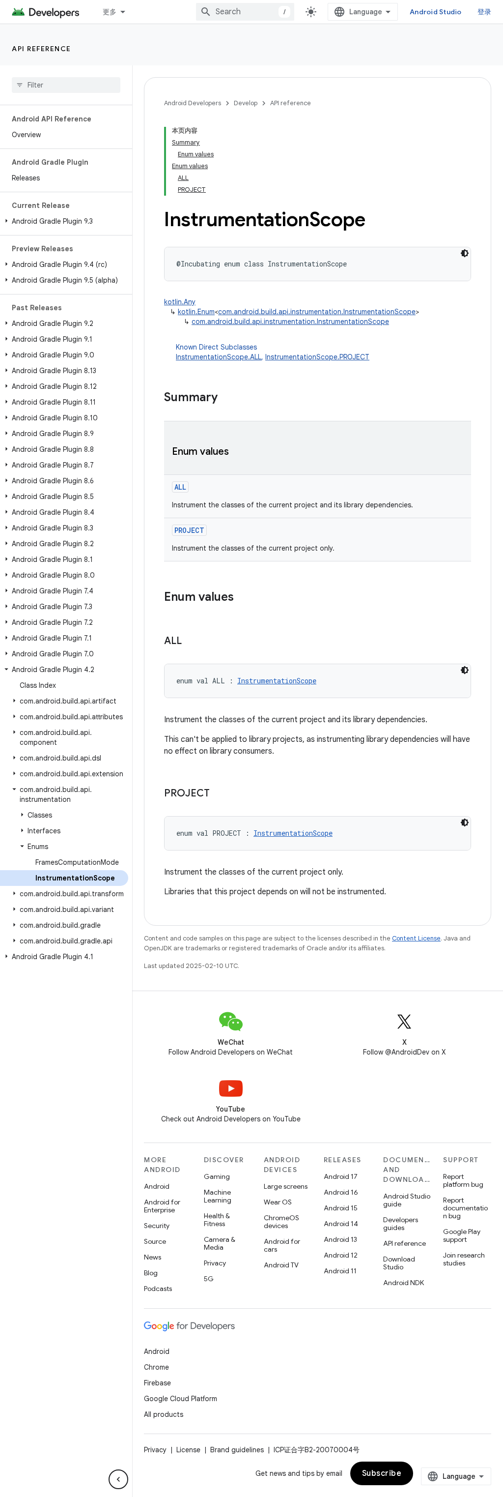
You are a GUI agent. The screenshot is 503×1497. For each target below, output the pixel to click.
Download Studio (399, 1263)
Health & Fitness (217, 1219)
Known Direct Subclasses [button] (272, 352)
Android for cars (282, 1245)
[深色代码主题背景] (465, 253)
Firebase (157, 1383)
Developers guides (400, 1223)
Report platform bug (463, 1180)
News (152, 1257)
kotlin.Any (180, 301)
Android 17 (341, 1176)
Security (156, 1225)
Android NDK (403, 1282)
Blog (151, 1272)
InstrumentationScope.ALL (218, 356)
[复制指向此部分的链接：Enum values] (239, 452)
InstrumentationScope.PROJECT (317, 356)
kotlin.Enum (196, 311)
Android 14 (341, 1223)
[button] (64, 221)
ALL (180, 487)
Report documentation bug (465, 1208)
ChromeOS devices (281, 1221)
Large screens (285, 1186)
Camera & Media (219, 1243)
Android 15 (341, 1207)
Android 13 (340, 1239)
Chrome (156, 1367)
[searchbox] (66, 85)
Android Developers (192, 103)
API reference (41, 48)
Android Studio (436, 11)
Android (156, 1186)
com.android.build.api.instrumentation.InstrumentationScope (317, 311)
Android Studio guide (406, 1200)
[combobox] (245, 12)
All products (163, 1414)
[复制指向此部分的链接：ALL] (191, 641)
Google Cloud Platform (180, 1398)
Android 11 (340, 1270)
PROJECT (189, 530)
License (188, 1450)
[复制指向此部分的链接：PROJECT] (219, 794)
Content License (416, 938)
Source (155, 1241)
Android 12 (341, 1255)
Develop (245, 103)
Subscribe (382, 1473)
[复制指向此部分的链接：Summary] (227, 398)
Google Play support (461, 1235)
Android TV (281, 1265)
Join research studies (464, 1259)
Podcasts (158, 1288)
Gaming (217, 1176)
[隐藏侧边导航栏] (118, 1479)
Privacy (215, 1263)
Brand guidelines (237, 1450)
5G (209, 1278)
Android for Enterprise (162, 1206)
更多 (110, 11)
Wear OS (278, 1202)
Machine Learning (217, 1196)
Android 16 (341, 1192)
